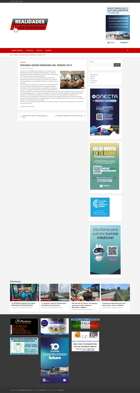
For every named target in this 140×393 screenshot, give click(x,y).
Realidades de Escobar (26, 307)
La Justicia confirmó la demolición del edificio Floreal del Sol (54, 304)
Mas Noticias (16, 282)
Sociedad (48, 50)
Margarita (30, 68)
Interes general (17, 50)
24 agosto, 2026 (76, 309)
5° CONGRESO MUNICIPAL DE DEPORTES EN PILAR (68, 116)
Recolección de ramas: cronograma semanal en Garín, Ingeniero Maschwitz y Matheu (84, 305)
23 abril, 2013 (23, 68)
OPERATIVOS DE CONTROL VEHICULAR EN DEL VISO (34, 116)
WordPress (61, 390)
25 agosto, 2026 (15, 307)
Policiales (29, 50)
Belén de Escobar (30, 106)
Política (39, 50)
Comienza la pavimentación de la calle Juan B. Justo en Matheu (114, 304)
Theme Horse (42, 390)
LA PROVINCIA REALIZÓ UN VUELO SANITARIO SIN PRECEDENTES (23, 304)
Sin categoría (93, 80)
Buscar (92, 61)
